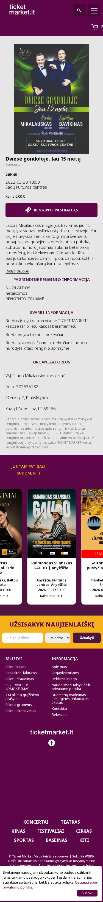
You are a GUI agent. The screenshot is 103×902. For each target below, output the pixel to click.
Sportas (24, 840)
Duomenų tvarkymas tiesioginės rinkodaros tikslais (70, 698)
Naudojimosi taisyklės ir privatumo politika (71, 686)
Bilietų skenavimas (20, 710)
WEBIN (89, 856)
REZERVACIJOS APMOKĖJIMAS (17, 686)
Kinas (18, 831)
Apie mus (59, 666)
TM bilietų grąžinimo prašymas (22, 696)
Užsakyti (87, 638)
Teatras (70, 822)
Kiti (84, 840)
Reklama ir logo (64, 678)
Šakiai (11, 174)
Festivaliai (50, 831)
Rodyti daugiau (17, 271)
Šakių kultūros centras (26, 187)
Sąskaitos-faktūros (21, 672)
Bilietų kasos (15, 666)
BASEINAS (56, 840)
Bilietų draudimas (19, 678)
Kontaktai (59, 708)
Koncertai (13, 164)
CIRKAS (84, 831)
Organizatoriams (65, 672)
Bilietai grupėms (18, 704)
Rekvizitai (59, 714)
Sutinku (87, 893)
